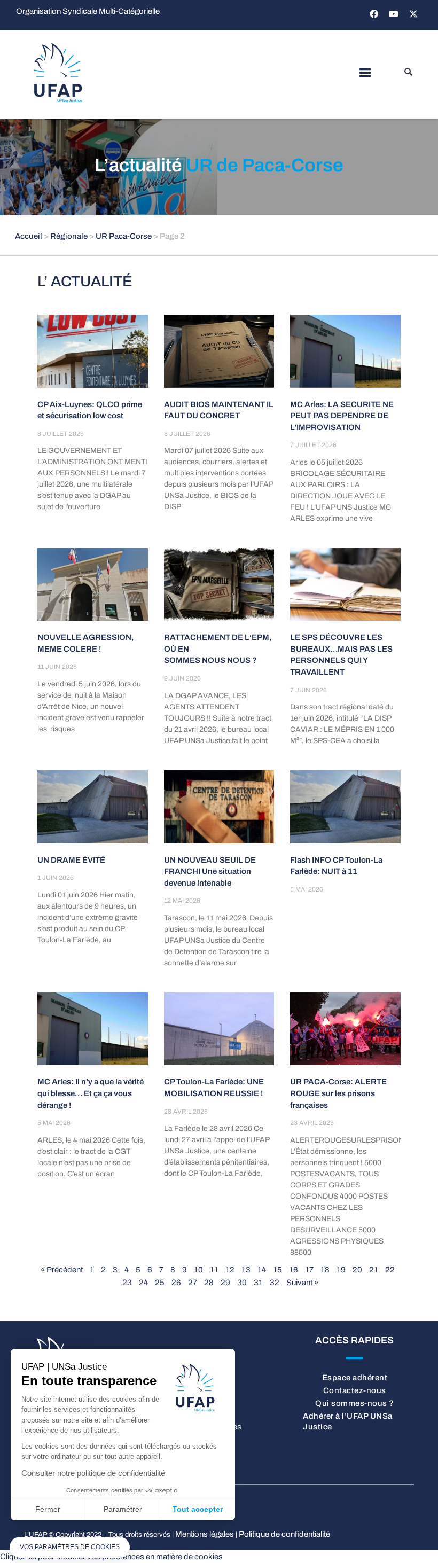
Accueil (28, 236)
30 (242, 1282)
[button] (365, 72)
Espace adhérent (355, 1377)
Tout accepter (198, 1509)
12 (229, 1269)
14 (261, 1269)
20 (357, 1269)
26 (176, 1282)
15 (277, 1269)
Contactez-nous (354, 1390)
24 (143, 1282)
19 (341, 1269)
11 (214, 1269)
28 (209, 1282)
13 (246, 1269)
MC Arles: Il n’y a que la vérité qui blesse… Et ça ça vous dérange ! (90, 1093)
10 (198, 1269)
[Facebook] (373, 13)
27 (192, 1282)
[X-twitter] (413, 13)
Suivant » (302, 1282)
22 (390, 1269)
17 (309, 1269)
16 (293, 1269)
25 (160, 1282)
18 (325, 1269)
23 (127, 1282)
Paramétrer (123, 1509)
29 (225, 1282)
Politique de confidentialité (284, 1534)
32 (274, 1282)
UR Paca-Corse (124, 236)
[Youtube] (393, 13)
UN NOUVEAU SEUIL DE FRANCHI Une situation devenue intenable (210, 871)
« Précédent (62, 1269)
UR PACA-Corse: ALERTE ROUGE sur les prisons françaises (338, 1093)
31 (258, 1282)
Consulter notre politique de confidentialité (93, 1473)
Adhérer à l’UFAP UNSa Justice (348, 1421)
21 (373, 1269)
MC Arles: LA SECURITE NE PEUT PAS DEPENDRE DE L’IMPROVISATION (342, 416)
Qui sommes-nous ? (354, 1403)
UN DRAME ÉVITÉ (71, 860)
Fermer (47, 1509)
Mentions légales (204, 1534)
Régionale (69, 236)
